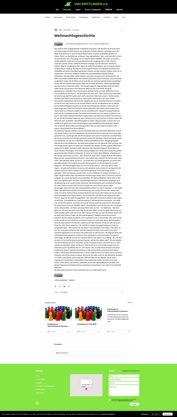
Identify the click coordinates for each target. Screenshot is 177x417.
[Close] (175, 414)
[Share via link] (69, 286)
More (123, 17)
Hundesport (106, 17)
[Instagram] (37, 403)
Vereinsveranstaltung (61, 280)
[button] (66, 10)
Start (38, 376)
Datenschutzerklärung (108, 414)
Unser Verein (40, 379)
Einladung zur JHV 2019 (86, 324)
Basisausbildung (70, 17)
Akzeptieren (167, 414)
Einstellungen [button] (145, 414)
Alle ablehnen (156, 414)
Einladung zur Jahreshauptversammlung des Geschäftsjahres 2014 (118, 310)
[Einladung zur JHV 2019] (88, 313)
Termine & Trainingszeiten (45, 386)
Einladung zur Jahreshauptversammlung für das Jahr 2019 (58, 325)
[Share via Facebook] (55, 286)
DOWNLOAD (40, 389)
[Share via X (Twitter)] (60, 286)
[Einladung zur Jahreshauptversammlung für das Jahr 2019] (58, 313)
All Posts (47, 17)
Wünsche (71, 280)
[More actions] (121, 30)
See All (130, 302)
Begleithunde (96, 17)
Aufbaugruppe (58, 17)
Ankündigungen (83, 17)
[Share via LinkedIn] (64, 286)
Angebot (39, 383)
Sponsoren (40, 393)
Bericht (116, 17)
